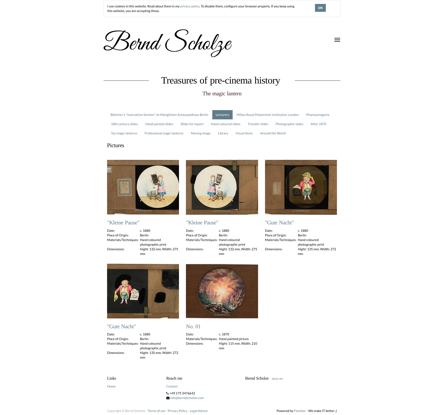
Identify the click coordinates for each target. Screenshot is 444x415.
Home (111, 386)
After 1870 (319, 124)
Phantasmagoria (317, 115)
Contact (172, 386)
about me (277, 378)
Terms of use (156, 411)
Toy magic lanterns (124, 133)
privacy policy (189, 6)
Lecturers (222, 115)
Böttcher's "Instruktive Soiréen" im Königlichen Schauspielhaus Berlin (159, 115)
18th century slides (124, 124)
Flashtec (300, 411)
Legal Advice (199, 411)
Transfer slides (258, 124)
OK (320, 8)
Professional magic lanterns (164, 133)
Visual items (244, 133)
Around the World (273, 133)
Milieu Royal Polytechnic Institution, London (268, 115)
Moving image (201, 133)
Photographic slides (289, 124)
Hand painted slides (159, 124)
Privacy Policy (177, 411)
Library (223, 133)
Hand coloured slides (225, 124)
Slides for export (192, 124)
